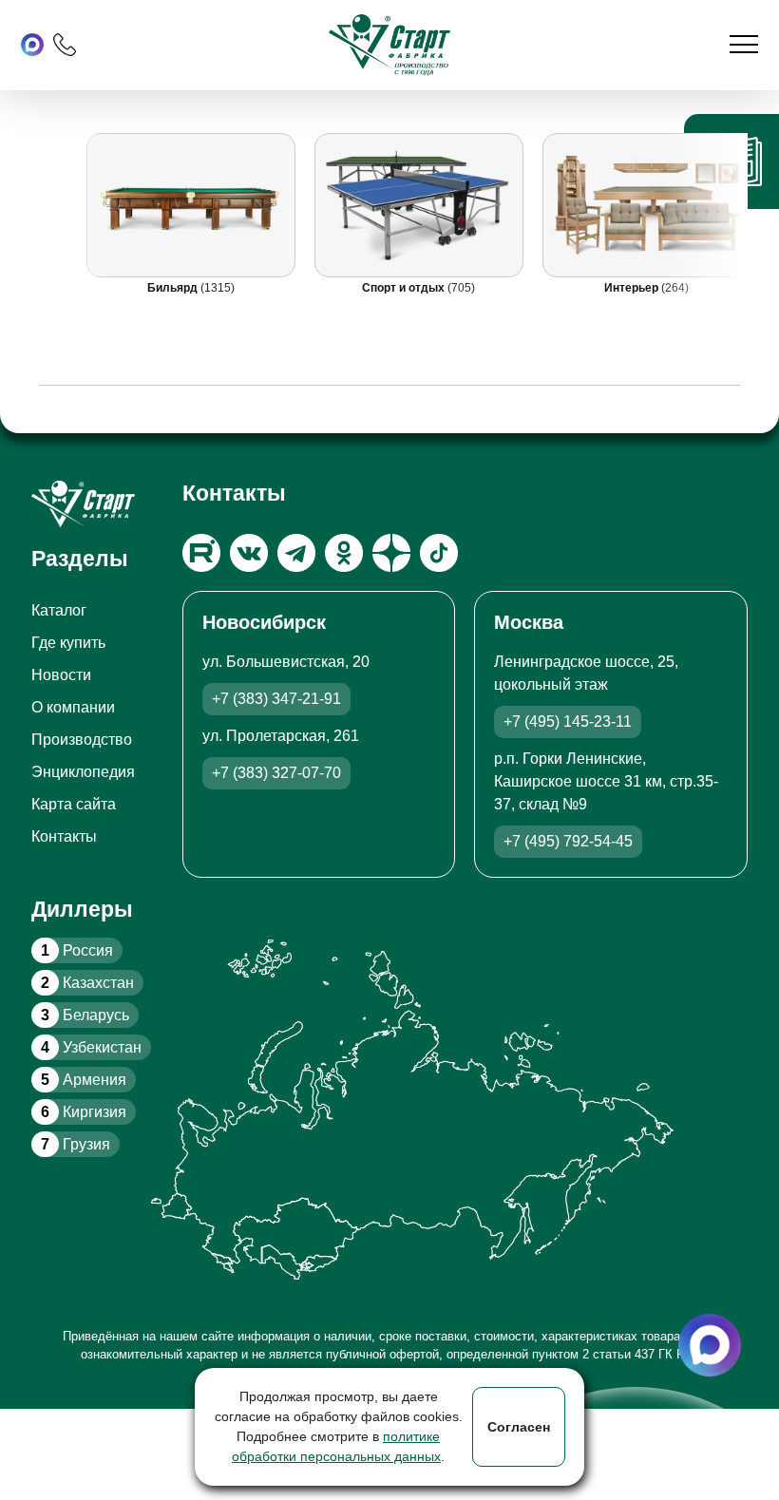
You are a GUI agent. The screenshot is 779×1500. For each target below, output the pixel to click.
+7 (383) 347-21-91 (276, 699)
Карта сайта (73, 804)
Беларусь (85, 1015)
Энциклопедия (83, 772)
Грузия (75, 1144)
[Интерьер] (646, 205)
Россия (77, 950)
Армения (83, 1080)
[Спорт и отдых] (418, 205)
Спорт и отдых (404, 287)
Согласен (518, 1426)
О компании (73, 707)
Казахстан (87, 983)
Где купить (68, 643)
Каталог (58, 610)
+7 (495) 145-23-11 (568, 721)
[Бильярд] (190, 205)
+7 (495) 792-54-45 (568, 841)
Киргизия (83, 1112)
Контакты (64, 836)
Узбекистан (91, 1047)
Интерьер (632, 287)
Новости (61, 675)
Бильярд (173, 287)
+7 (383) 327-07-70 (276, 773)
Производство (81, 739)
